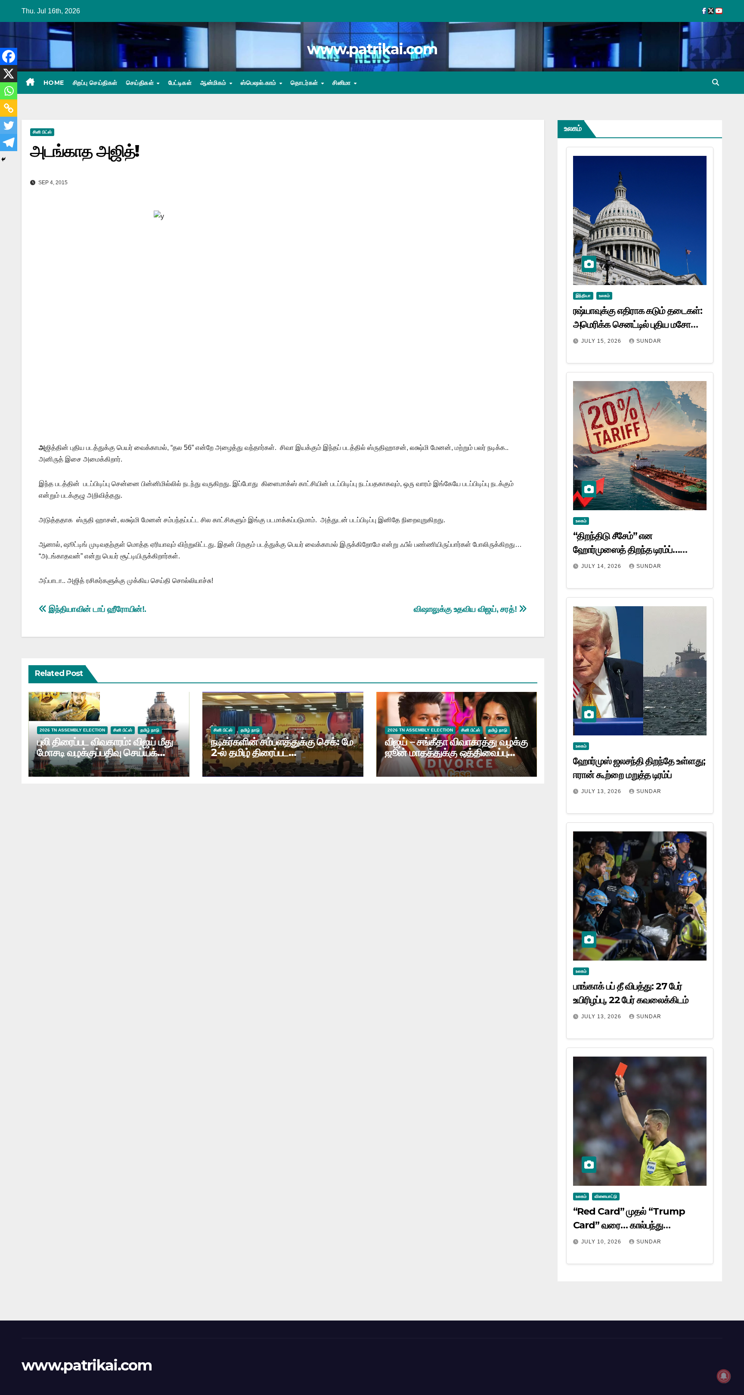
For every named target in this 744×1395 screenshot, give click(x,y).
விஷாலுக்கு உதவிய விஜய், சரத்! (466, 609)
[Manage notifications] (724, 1376)
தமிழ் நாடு (149, 730)
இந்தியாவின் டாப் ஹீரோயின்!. (96, 609)
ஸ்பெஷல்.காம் (259, 83)
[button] (715, 82)
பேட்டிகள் (180, 83)
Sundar (648, 341)
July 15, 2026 (602, 341)
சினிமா (342, 83)
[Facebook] (8, 56)
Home (53, 83)
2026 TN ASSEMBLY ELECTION (72, 730)
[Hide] (3, 159)
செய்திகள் (141, 83)
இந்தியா (583, 295)
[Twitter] (8, 125)
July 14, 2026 (602, 566)
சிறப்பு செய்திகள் (95, 83)
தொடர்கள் (305, 83)
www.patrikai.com (372, 49)
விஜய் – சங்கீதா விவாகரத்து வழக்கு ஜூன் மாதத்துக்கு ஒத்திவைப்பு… (456, 747)
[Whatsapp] (8, 90)
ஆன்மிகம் (214, 83)
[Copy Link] (8, 108)
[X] (8, 73)
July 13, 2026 (602, 791)
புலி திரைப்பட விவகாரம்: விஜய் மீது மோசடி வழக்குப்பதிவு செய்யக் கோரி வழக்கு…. (105, 752)
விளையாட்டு (606, 1196)
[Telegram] (8, 142)
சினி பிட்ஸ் (42, 132)
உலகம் (604, 295)
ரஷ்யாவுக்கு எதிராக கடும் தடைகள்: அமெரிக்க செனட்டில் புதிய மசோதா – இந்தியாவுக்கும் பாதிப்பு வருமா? (637, 324)
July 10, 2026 (602, 1242)
